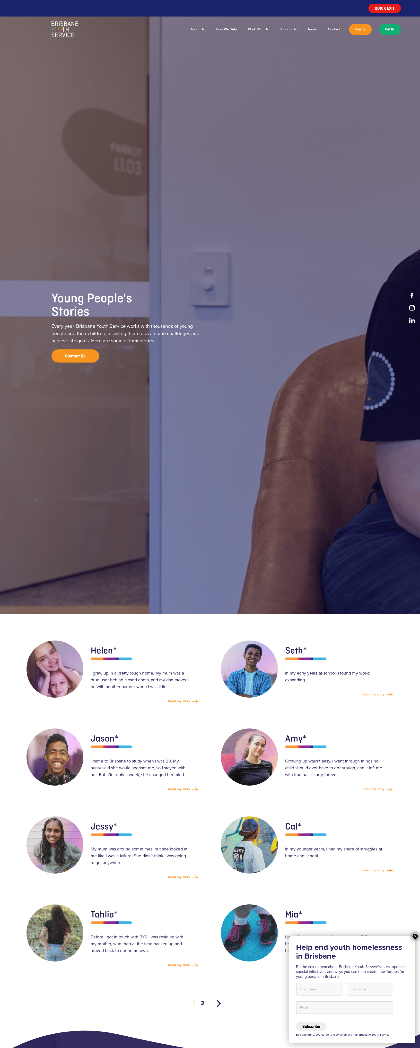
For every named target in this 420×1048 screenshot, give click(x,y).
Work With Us (258, 29)
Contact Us (75, 356)
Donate (360, 29)
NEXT (219, 1003)
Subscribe (311, 1026)
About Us (198, 29)
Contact (334, 29)
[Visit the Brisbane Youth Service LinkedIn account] (412, 320)
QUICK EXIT (384, 8)
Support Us (288, 29)
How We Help (226, 29)
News (312, 29)
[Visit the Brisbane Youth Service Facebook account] (412, 295)
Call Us (389, 29)
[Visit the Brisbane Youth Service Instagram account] (412, 308)
